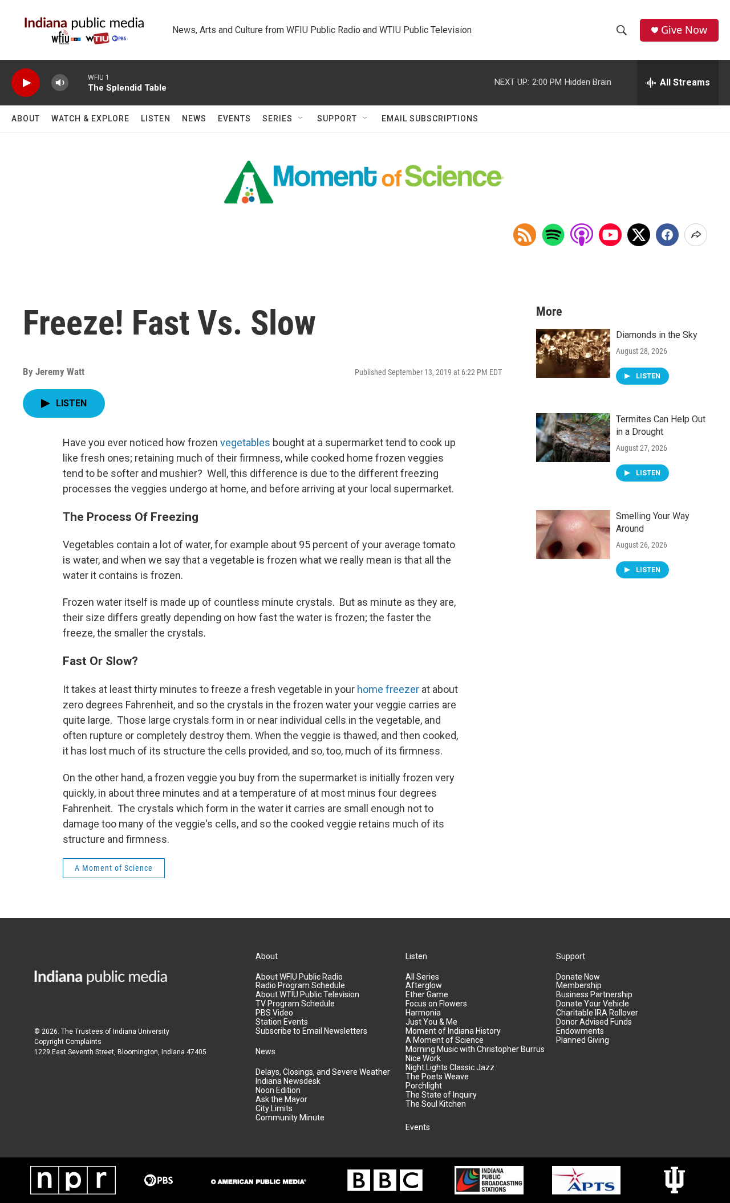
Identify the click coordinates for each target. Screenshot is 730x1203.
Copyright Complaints (68, 1042)
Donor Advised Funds (594, 1022)
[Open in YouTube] (610, 234)
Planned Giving (582, 1040)
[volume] (60, 83)
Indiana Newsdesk (288, 1081)
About (25, 118)
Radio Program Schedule (300, 985)
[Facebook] (667, 234)
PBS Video (274, 1013)
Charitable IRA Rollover (597, 1013)
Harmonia (423, 1013)
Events (234, 118)
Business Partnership (594, 994)
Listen (156, 118)
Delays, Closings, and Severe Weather (323, 1072)
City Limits (274, 1108)
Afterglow (423, 985)
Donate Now (578, 977)
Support (337, 118)
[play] (26, 82)
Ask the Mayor (281, 1099)
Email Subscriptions (430, 118)
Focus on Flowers (436, 1004)
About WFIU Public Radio (299, 977)
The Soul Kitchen (435, 1104)
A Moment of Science (114, 867)
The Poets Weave (437, 1076)
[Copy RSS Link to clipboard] (524, 234)
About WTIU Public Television (307, 994)
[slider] (78, 82)
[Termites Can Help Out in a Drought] (573, 437)
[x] (638, 234)
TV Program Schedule (295, 1004)
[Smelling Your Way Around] (573, 534)
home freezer (388, 689)
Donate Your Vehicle (592, 1004)
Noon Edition (278, 1090)
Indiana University (141, 1031)
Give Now (684, 30)
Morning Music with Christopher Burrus (475, 1049)
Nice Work (423, 1058)
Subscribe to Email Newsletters (311, 1031)
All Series (422, 977)
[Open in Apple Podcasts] (581, 234)
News (194, 118)
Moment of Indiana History (453, 1031)
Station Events (282, 1022)
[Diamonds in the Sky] (573, 353)
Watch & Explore (90, 118)
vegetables (245, 442)
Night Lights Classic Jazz (449, 1067)
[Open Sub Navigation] (301, 118)
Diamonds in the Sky (656, 334)
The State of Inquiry (441, 1095)
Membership (579, 985)
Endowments (580, 1031)
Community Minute (290, 1118)
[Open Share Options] (695, 234)
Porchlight (423, 1086)
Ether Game (426, 994)
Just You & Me (431, 1022)
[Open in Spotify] (553, 234)
